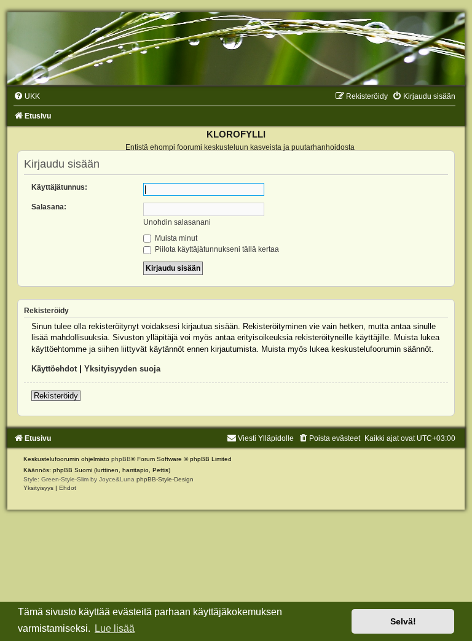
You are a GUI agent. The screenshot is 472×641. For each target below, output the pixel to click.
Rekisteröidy (56, 395)
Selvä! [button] (403, 621)
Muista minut (175, 238)
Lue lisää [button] (115, 628)
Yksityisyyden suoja (122, 368)
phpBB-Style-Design (165, 479)
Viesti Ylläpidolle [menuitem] (266, 438)
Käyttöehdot (54, 368)
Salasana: (48, 207)
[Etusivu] (236, 48)
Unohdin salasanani (177, 222)
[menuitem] (27, 96)
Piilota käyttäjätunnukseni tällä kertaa (216, 249)
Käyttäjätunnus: (59, 187)
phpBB (121, 459)
